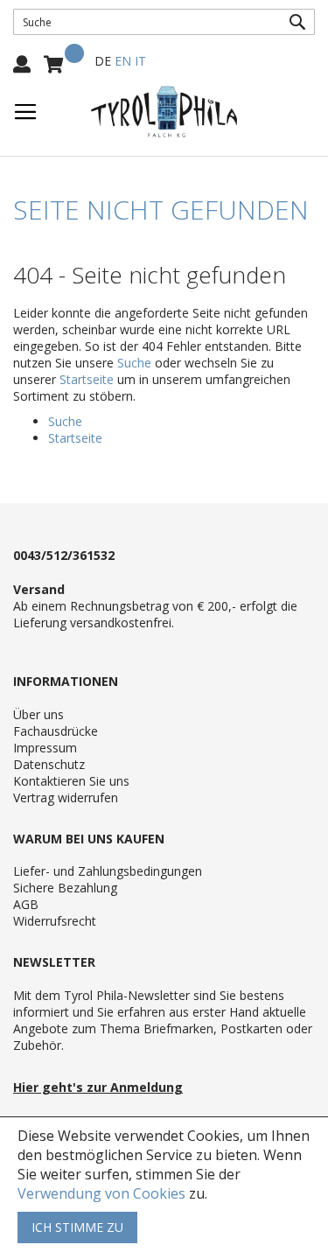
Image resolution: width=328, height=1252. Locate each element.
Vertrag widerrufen (65, 797)
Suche (134, 362)
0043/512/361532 (64, 555)
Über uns (38, 714)
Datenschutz (49, 764)
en (123, 60)
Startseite (86, 379)
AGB (25, 904)
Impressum (45, 747)
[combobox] (164, 22)
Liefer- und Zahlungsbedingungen (107, 871)
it (140, 60)
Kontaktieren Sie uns (71, 781)
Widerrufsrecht (54, 921)
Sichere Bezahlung (65, 887)
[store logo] (164, 112)
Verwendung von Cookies (101, 1193)
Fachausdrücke (55, 731)
